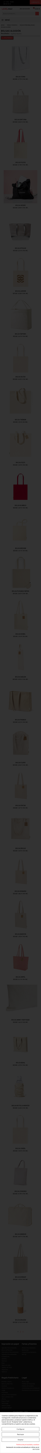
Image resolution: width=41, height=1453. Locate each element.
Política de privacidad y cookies (27, 1445)
